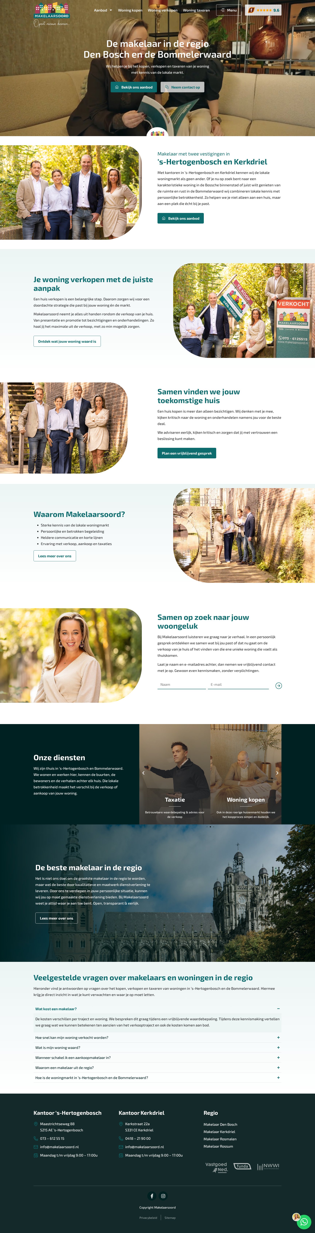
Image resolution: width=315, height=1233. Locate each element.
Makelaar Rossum (218, 1146)
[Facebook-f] (151, 1196)
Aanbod (100, 10)
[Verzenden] (277, 695)
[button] (143, 773)
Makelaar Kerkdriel (219, 1131)
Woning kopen (130, 10)
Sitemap (170, 1217)
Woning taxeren (196, 10)
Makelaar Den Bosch (220, 1124)
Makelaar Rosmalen (220, 1139)
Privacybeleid (148, 1217)
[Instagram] (163, 1196)
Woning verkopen (163, 10)
